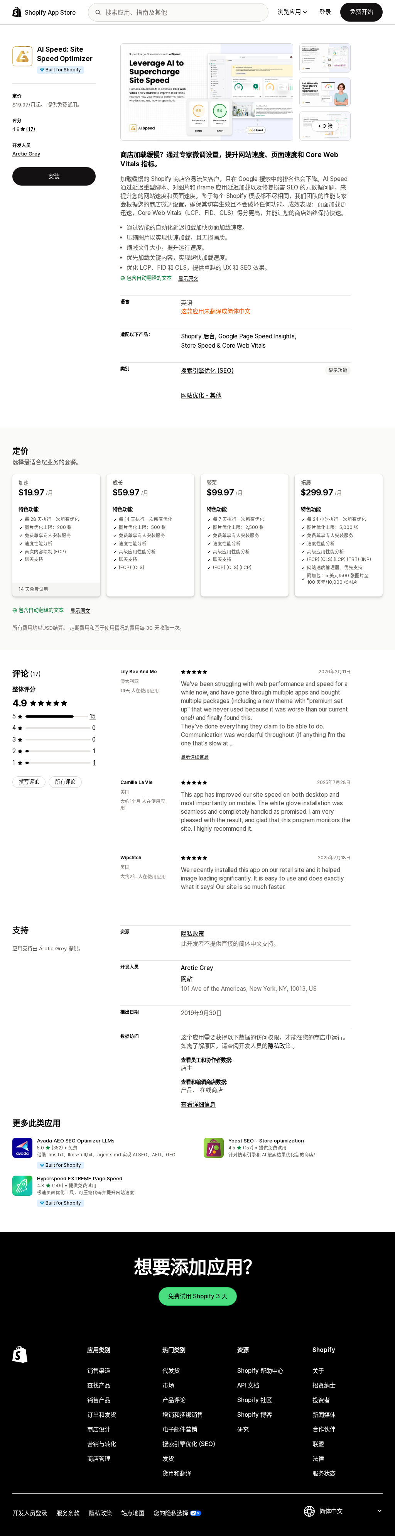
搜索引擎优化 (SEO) (207, 370)
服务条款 (67, 1513)
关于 (318, 1370)
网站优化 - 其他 (201, 395)
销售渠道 (98, 1370)
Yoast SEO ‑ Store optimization (266, 1140)
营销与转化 (101, 1444)
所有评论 (65, 782)
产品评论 (174, 1400)
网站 (186, 978)
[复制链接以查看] (162, 672)
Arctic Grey (26, 153)
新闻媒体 (324, 1414)
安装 (54, 176)
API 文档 (248, 1385)
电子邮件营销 (179, 1429)
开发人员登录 (29, 1513)
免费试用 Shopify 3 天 (197, 1296)
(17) (30, 129)
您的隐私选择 (171, 1513)
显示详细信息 (195, 757)
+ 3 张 (325, 126)
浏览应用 (289, 11)
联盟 (318, 1444)
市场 (168, 1385)
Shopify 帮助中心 (260, 1370)
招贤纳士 (324, 1385)
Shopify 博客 (254, 1414)
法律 (318, 1458)
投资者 (321, 1400)
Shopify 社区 (254, 1400)
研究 (243, 1429)
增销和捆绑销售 (182, 1414)
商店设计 (98, 1429)
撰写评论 (29, 782)
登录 (325, 11)
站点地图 (132, 1513)
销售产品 (98, 1400)
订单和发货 (101, 1414)
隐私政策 (192, 933)
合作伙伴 (324, 1429)
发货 (168, 1458)
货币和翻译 (176, 1473)
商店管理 (98, 1458)
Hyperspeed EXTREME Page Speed (79, 1178)
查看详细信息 (198, 1104)
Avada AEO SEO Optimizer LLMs (76, 1140)
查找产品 (98, 1385)
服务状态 (324, 1473)
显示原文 (188, 278)
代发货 (171, 1370)
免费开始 (361, 11)
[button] (101, 1153)
